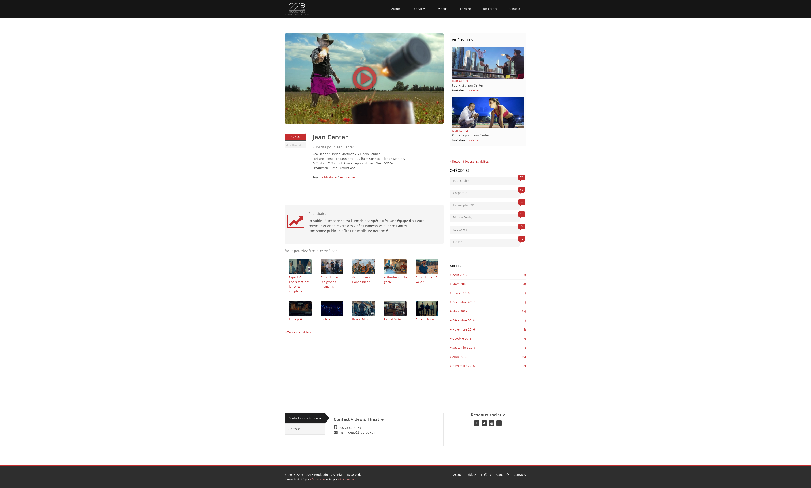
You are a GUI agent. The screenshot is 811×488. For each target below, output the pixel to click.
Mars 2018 (459, 284)
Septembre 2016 (464, 348)
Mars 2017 (459, 311)
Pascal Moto (360, 319)
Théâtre (465, 9)
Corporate (486, 192)
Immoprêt (296, 319)
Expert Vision (425, 319)
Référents (490, 9)
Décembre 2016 (463, 320)
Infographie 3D (486, 204)
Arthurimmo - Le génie (395, 279)
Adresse (294, 429)
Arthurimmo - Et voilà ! (427, 279)
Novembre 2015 (463, 366)
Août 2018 (459, 275)
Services (420, 9)
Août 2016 (459, 357)
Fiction (486, 241)
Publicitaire (486, 180)
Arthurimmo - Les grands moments (330, 282)
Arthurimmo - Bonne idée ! (361, 279)
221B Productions (318, 475)
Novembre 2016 (463, 329)
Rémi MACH (317, 479)
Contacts (520, 475)
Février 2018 (461, 293)
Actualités (503, 475)
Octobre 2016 (461, 338)
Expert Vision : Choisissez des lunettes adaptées (299, 284)
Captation (486, 229)
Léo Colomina (346, 479)
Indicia (325, 319)
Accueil (396, 9)
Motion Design (486, 216)
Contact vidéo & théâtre (305, 418)
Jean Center (460, 81)
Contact (514, 9)
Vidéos (442, 9)
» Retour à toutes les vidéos (469, 161)
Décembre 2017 (463, 302)
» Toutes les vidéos (298, 332)
